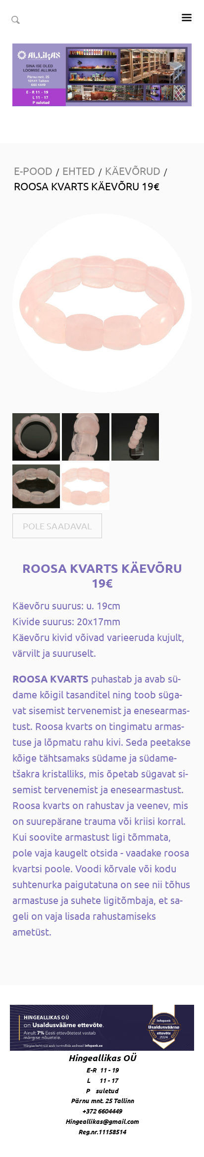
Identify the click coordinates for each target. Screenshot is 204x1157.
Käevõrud (132, 170)
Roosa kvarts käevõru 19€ (86, 185)
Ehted (78, 170)
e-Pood (33, 170)
